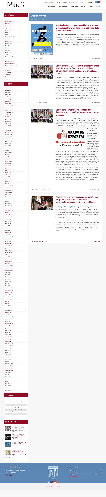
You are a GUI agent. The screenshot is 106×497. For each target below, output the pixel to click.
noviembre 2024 (8, 134)
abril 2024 (7, 150)
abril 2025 (7, 123)
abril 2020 (7, 254)
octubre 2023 (8, 161)
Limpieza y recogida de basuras (11, 56)
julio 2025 (7, 116)
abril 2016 (7, 354)
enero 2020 (7, 261)
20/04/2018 (34, 189)
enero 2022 (7, 208)
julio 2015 (7, 374)
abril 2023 (7, 174)
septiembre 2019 (8, 270)
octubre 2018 (7, 294)
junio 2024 (7, 145)
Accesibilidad (57, 486)
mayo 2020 (7, 252)
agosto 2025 (7, 114)
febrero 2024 (8, 154)
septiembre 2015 (8, 370)
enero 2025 (7, 130)
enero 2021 (7, 234)
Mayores (7, 59)
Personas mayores (9, 68)
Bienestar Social (8, 21)
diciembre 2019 (8, 263)
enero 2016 (7, 361)
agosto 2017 (7, 325)
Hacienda (7, 45)
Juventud (7, 54)
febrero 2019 (7, 285)
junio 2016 (7, 350)
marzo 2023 (7, 176)
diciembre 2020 (8, 236)
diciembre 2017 (8, 316)
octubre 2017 (7, 321)
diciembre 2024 (8, 132)
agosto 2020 (7, 245)
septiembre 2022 (8, 190)
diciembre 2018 (8, 290)
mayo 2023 (7, 172)
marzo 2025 (7, 125)
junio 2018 (7, 303)
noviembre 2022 (8, 185)
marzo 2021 (7, 230)
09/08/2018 (34, 102)
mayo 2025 (7, 121)
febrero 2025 (7, 128)
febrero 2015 (7, 385)
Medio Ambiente (8, 61)
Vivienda (7, 79)
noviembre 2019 (8, 265)
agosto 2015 (7, 372)
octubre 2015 (7, 368)
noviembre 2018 (8, 292)
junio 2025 (7, 119)
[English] (91, 2)
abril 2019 (7, 281)
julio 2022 (7, 194)
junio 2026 (7, 92)
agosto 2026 (7, 88)
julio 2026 (7, 90)
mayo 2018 (7, 305)
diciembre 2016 (8, 343)
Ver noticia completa (96, 58)
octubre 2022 (8, 188)
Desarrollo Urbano (8, 30)
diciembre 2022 (8, 183)
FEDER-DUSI (7, 39)
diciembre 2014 (8, 390)
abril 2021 (7, 228)
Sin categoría (8, 72)
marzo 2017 (7, 336)
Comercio (7, 23)
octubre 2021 (7, 214)
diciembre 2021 (8, 210)
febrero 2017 (7, 339)
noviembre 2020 (8, 239)
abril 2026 (7, 96)
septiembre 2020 (8, 243)
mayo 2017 (7, 332)
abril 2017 (7, 334)
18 (9, 409)
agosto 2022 (7, 192)
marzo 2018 (7, 310)
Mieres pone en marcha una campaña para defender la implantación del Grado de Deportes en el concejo (77, 112)
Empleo (6, 34)
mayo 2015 (7, 379)
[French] (93, 2)
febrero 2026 (7, 101)
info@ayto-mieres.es (9, 475)
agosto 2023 (7, 165)
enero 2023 (7, 181)
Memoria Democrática (9, 63)
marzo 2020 (7, 256)
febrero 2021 (7, 232)
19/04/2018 (34, 241)
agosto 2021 (7, 219)
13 (15, 407)
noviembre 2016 (8, 345)
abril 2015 (7, 381)
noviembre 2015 (8, 365)
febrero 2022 (7, 205)
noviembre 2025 (8, 108)
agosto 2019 (7, 272)
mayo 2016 (7, 352)
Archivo (6, 19)
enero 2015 (7, 388)
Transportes (7, 74)
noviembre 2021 (8, 212)
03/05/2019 (34, 58)
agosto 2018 (7, 299)
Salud (6, 70)
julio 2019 (7, 274)
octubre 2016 (7, 348)
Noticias (36, 19)
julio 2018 (7, 301)
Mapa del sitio (52, 486)
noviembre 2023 (8, 159)
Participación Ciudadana (10, 65)
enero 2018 (7, 314)
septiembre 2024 (8, 139)
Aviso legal (48, 486)
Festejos (6, 41)
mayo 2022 (7, 199)
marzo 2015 (7, 383)
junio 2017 (7, 330)
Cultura (6, 25)
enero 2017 (7, 341)
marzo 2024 (7, 152)
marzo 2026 (7, 99)
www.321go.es (89, 42)
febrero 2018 (7, 312)
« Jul (6, 417)
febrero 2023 (7, 179)
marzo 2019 (7, 283)
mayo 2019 (7, 279)
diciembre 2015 (8, 363)
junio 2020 (7, 250)
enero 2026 (7, 103)
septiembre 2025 (8, 112)
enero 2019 (7, 288)
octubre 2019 (8, 268)
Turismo (7, 76)
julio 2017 (7, 328)
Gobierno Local (8, 43)
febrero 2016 (7, 359)
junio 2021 (7, 223)
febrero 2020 (8, 259)
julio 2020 (7, 248)
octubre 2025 (8, 110)
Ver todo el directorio (74, 476)
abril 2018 (7, 308)
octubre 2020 (8, 241)
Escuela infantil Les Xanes (10, 36)
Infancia (7, 50)
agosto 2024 (7, 141)
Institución (49, 189)
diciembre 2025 (8, 105)
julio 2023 (7, 168)
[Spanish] (89, 2)
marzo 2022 (7, 203)
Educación (45, 102)
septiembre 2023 (8, 163)
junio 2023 (7, 170)
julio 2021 (7, 221)
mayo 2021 (7, 225)
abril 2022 (7, 201)
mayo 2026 (7, 94)
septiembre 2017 (8, 323)
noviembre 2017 (8, 319)
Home (32, 19)
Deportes (40, 58)
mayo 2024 (7, 148)
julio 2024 (7, 143)
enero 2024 (7, 156)
